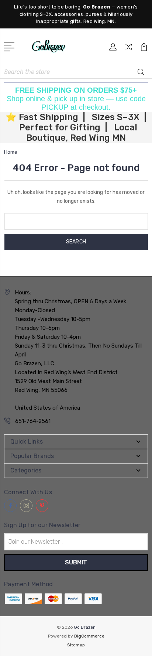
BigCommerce (89, 636)
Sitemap (76, 645)
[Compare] (128, 49)
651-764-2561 (33, 421)
